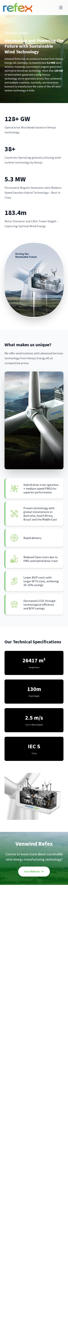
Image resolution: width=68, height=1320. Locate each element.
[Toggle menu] (61, 7)
